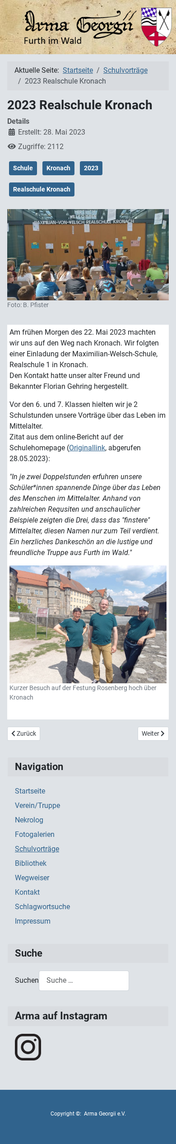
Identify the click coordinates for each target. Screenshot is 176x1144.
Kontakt (27, 892)
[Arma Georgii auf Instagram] (28, 1046)
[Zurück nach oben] (160, 1127)
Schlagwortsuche (42, 906)
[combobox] (84, 981)
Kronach (58, 168)
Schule (23, 168)
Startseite (30, 791)
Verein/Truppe (37, 805)
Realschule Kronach (41, 189)
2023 (91, 168)
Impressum (33, 921)
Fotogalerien (35, 834)
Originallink (87, 448)
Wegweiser (32, 877)
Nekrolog (29, 820)
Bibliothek (30, 863)
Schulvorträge (37, 849)
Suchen (27, 980)
